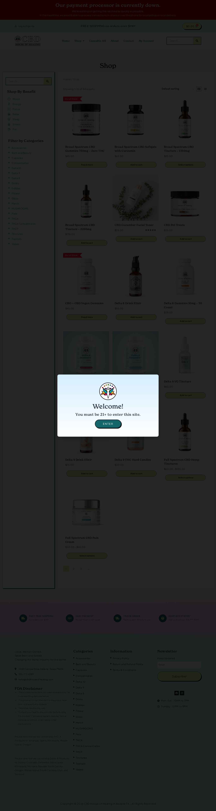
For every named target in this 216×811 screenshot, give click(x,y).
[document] (108, 405)
